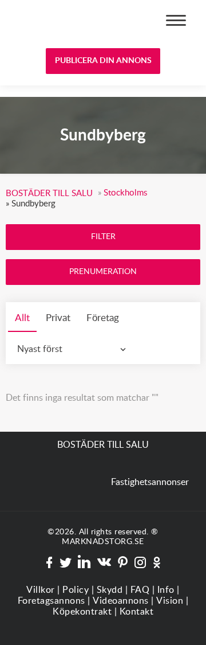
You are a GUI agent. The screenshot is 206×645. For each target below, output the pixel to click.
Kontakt (137, 611)
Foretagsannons (51, 600)
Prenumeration (103, 272)
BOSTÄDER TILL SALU (50, 22)
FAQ (140, 590)
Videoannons (121, 600)
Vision (169, 600)
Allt (22, 318)
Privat (58, 318)
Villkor (40, 590)
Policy (75, 590)
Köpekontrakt (82, 611)
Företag (102, 318)
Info (166, 590)
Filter (103, 237)
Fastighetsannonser (150, 482)
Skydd (110, 590)
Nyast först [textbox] (39, 349)
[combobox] (74, 349)
